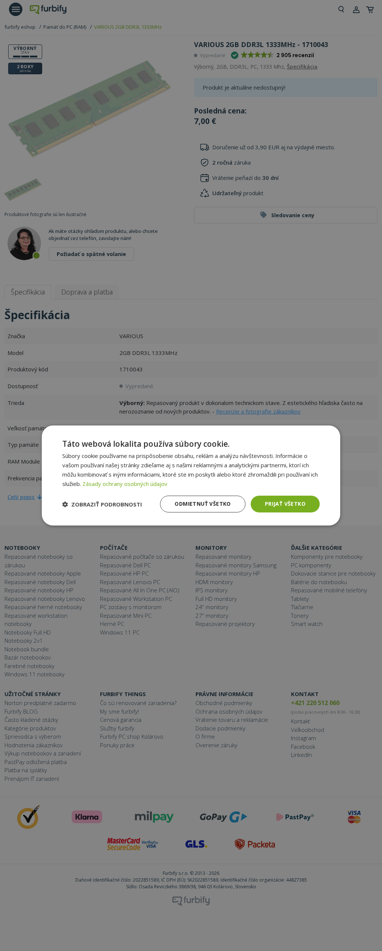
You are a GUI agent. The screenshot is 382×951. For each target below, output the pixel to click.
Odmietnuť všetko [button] (203, 503)
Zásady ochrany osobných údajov (124, 483)
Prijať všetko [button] (285, 503)
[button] (102, 504)
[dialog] (191, 475)
